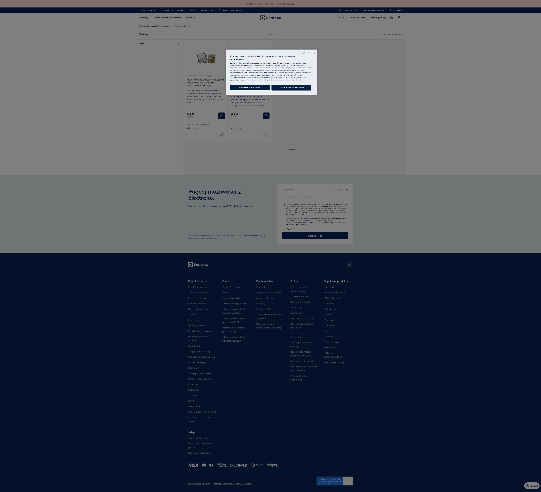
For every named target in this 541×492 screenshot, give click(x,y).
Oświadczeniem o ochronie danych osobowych (288, 80)
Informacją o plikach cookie (256, 80)
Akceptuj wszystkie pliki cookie (291, 87)
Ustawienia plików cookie (249, 87)
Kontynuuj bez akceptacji (306, 53)
